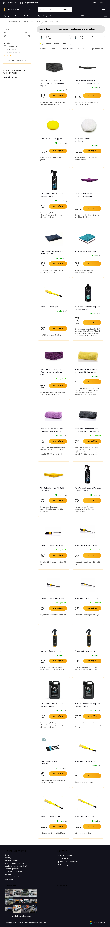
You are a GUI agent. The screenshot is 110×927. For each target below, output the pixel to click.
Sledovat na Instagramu (22, 916)
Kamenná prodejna (11, 860)
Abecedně (81, 49)
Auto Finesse (13, 49)
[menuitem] (12, 16)
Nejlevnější (42, 49)
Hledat (66, 10)
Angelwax (12, 46)
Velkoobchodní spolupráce (14, 863)
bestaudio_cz (65, 865)
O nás (7, 855)
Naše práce (9, 880)
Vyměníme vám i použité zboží (16, 866)
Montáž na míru (10, 77)
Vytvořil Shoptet (99, 922)
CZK (94, 3)
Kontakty (8, 858)
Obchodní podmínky (12, 869)
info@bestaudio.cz (67, 855)
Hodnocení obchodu (12, 877)
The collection (14, 52)
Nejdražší (54, 49)
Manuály (8, 874)
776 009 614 (65, 859)
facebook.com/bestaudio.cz (70, 862)
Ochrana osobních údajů (13, 871)
